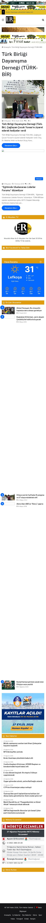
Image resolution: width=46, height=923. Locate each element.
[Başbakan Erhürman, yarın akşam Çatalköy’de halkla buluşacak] (8, 404)
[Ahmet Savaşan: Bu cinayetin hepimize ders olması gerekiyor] (8, 310)
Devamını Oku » (11, 146)
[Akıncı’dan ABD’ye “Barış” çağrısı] (8, 591)
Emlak (26, 919)
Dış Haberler (26, 915)
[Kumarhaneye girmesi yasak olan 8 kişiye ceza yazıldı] (8, 685)
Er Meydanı (7, 121)
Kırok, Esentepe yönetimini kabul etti (19, 12)
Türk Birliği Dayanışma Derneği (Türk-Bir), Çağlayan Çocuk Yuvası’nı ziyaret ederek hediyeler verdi (22, 127)
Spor (40, 915)
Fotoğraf (20, 919)
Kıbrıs (35, 915)
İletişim (32, 919)
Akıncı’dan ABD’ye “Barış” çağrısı (30, 504)
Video (13, 919)
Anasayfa (6, 47)
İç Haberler (17, 915)
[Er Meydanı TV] (11, 19)
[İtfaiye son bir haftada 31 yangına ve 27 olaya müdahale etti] (8, 497)
